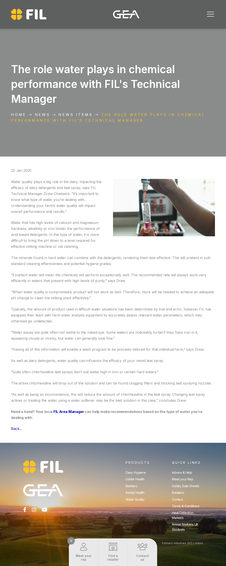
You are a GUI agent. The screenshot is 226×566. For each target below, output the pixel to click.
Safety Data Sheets (185, 486)
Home (18, 114)
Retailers (178, 492)
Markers (131, 486)
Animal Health (135, 492)
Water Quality (135, 499)
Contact (177, 499)
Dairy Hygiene (136, 472)
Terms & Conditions (186, 506)
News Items (75, 114)
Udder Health (135, 479)
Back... (16, 428)
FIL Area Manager (68, 411)
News (42, 114)
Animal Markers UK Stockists (185, 526)
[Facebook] (24, 509)
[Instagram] (34, 509)
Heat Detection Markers (182, 515)
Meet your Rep (182, 479)
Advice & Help (182, 472)
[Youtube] (44, 509)
